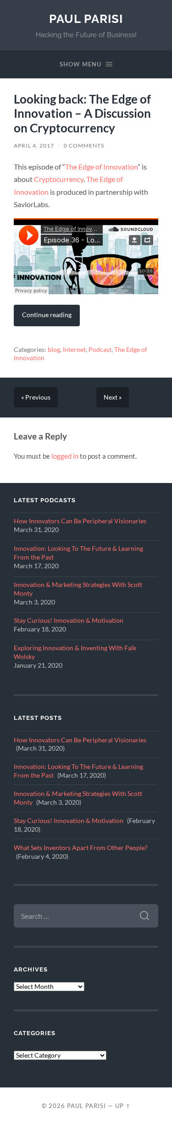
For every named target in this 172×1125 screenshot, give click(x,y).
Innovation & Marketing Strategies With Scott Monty (78, 589)
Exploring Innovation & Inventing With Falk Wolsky (75, 652)
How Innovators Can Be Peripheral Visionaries (80, 521)
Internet (74, 349)
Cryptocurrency (58, 179)
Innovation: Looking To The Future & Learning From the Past (78, 553)
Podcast (100, 349)
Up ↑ (123, 1105)
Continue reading (47, 314)
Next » (113, 397)
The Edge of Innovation (101, 166)
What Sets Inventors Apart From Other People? (81, 847)
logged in (64, 456)
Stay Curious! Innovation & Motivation (68, 620)
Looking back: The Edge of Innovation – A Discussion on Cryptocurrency (82, 113)
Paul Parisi (86, 18)
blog (54, 349)
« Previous (35, 397)
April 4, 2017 (34, 145)
